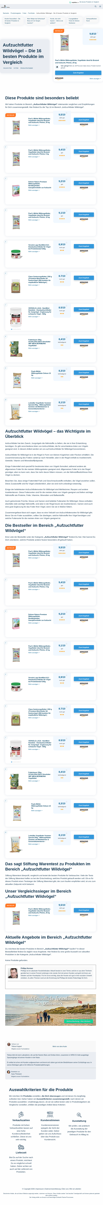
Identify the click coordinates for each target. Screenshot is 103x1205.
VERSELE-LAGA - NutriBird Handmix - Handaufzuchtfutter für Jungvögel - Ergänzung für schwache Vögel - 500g (39, 311)
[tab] (11, 329)
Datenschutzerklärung (53, 1189)
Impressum (40, 1189)
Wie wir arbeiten (75, 1189)
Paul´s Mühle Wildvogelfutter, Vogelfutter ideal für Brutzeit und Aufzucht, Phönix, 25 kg (77, 61)
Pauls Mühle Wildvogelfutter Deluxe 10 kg (41, 373)
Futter (24, 13)
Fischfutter (31, 13)
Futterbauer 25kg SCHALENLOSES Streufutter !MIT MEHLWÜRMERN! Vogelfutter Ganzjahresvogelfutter (39, 343)
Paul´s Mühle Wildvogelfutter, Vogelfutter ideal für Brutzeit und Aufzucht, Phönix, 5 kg (39, 152)
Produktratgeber (16, 13)
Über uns (65, 1189)
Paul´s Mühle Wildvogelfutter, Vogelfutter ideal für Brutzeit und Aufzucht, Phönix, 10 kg (39, 215)
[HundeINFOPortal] (5, 6)
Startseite (6, 13)
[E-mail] (9, 984)
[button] (95, 6)
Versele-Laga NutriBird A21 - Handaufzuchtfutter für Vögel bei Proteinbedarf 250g (39, 247)
